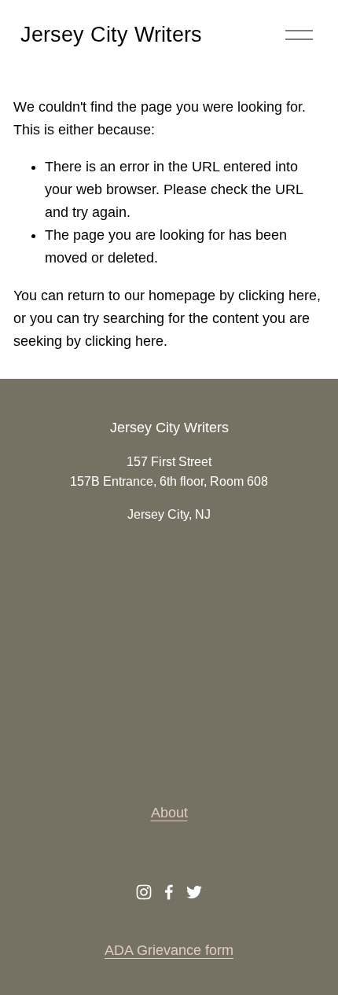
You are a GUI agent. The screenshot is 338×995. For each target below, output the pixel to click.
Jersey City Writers (111, 34)
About (169, 813)
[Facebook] (169, 892)
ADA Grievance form (169, 950)
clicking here (277, 295)
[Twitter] (194, 892)
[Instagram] (144, 892)
